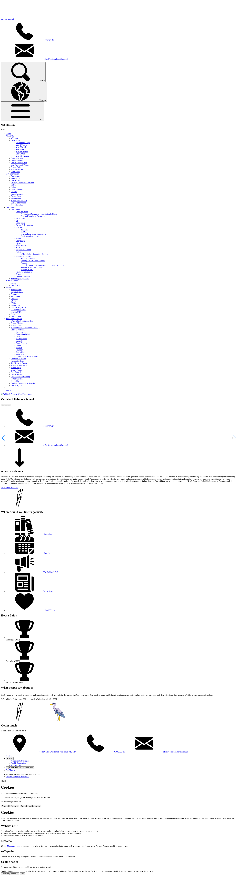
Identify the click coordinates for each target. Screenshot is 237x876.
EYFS (13, 301)
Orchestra (19, 341)
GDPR (13, 185)
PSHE (18, 252)
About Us (10, 136)
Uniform (14, 299)
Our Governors (17, 160)
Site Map (9, 756)
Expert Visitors (16, 370)
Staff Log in (10, 770)
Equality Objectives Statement (22, 183)
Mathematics (21, 245)
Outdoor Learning (23, 276)
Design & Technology (24, 225)
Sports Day (15, 381)
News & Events (12, 281)
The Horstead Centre (19, 363)
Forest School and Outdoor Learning (25, 327)
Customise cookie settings (30, 806)
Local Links (15, 314)
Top (3, 781)
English (19, 227)
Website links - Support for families (34, 254)
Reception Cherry (23, 143)
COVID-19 (15, 180)
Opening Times (17, 292)
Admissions (15, 176)
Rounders (19, 350)
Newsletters (15, 285)
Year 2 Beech (21, 147)
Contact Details (17, 158)
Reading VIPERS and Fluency (33, 261)
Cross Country (21, 343)
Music (18, 247)
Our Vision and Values (20, 165)
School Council (17, 325)
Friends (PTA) (16, 312)
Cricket (18, 345)
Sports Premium (17, 205)
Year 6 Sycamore (22, 156)
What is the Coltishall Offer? (22, 321)
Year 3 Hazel (21, 149)
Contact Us (6, 405)
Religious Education (24, 272)
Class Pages (15, 140)
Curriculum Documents (30, 236)
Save (22, 874)
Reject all (5, 806)
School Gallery (17, 167)
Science (19, 274)
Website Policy (16, 765)
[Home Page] (16, 394)
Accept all (14, 806)
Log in (8, 390)
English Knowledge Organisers (33, 216)
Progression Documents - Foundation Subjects (39, 214)
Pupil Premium (16, 194)
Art (17, 221)
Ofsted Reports (17, 189)
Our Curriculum (22, 212)
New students (16, 290)
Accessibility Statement (20, 761)
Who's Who (15, 172)
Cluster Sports (16, 385)
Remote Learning (17, 196)
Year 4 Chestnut (22, 151)
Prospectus (15, 294)
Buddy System (16, 374)
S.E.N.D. (24, 229)
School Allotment (17, 323)
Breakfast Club (22, 332)
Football (19, 348)
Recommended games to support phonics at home (45, 265)
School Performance (19, 201)
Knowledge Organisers (20, 278)
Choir (18, 336)
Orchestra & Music (18, 359)
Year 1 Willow (21, 145)
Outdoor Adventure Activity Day (24, 383)
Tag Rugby (20, 354)
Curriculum (10, 207)
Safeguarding (16, 198)
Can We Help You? (18, 307)
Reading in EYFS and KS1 (31, 267)
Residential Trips (17, 361)
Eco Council (16, 372)
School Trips (16, 368)
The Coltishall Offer (14, 319)
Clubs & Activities (18, 330)
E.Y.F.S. (24, 232)
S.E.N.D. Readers (28, 258)
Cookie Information (18, 763)
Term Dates (15, 296)
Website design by (17, 777)
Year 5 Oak (20, 154)
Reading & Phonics (23, 256)
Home (8, 134)
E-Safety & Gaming (18, 310)
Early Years (20, 218)
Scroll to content (7, 19)
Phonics (24, 263)
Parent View (15, 305)
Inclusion (14, 187)
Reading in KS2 (27, 270)
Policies (14, 192)
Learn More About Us (9, 488)
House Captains (17, 379)
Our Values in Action (19, 163)
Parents (9, 287)
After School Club (23, 334)
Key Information (12, 174)
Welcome (14, 138)
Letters (13, 283)
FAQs (13, 303)
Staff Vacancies (17, 169)
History (19, 243)
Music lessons (21, 339)
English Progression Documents (33, 234)
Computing (20, 223)
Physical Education (23, 250)
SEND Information (18, 203)
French (18, 238)
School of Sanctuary (19, 365)
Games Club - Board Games (27, 356)
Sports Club (20, 352)
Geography (20, 241)
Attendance (15, 178)
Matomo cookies (13, 846)
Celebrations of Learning (20, 376)
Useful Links (16, 316)
